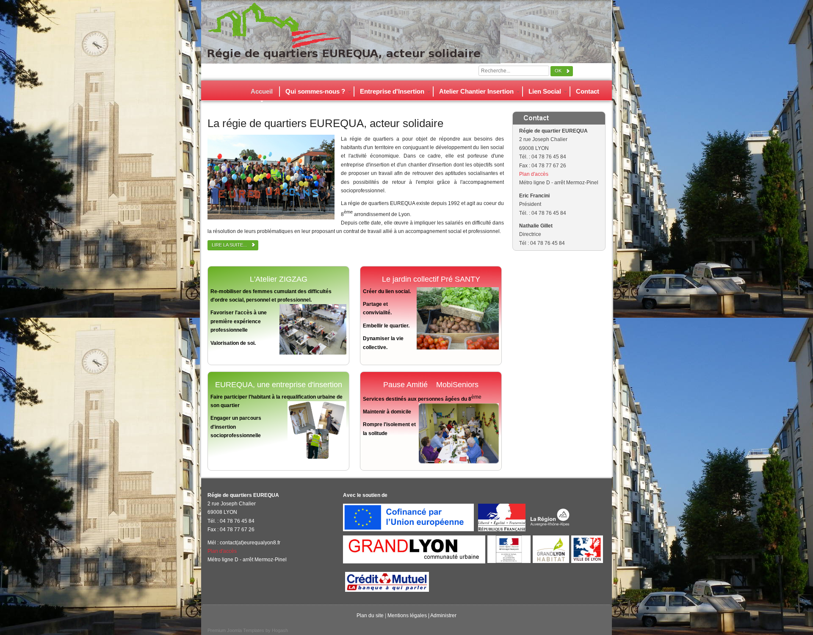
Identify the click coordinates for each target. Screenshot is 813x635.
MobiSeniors (457, 384)
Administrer (443, 615)
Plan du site (370, 615)
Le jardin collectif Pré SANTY (431, 279)
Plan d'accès (533, 174)
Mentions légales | (408, 615)
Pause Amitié (405, 384)
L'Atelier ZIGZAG (278, 279)
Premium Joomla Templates (235, 630)
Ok (558, 70)
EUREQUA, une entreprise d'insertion (278, 384)
